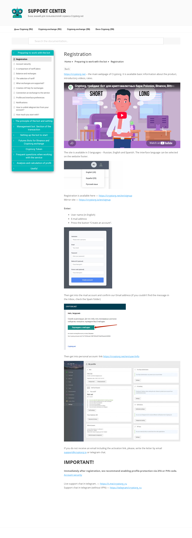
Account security (73, 475)
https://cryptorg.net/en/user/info (121, 356)
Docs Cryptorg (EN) (105, 29)
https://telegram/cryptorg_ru (126, 487)
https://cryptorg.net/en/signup (115, 195)
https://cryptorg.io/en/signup (95, 199)
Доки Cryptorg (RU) (23, 29)
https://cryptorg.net (75, 74)
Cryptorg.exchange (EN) (78, 29)
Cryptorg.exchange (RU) (50, 29)
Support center (47, 11)
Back (67, 68)
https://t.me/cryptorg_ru (113, 483)
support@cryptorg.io (75, 452)
